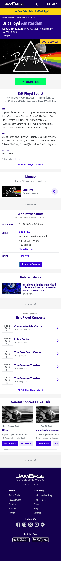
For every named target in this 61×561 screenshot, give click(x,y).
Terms (35, 484)
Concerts (11, 17)
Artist (5, 256)
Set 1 (4, 109)
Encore (5, 150)
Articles (12, 504)
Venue (5, 233)
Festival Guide (15, 499)
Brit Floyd (24, 255)
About (36, 504)
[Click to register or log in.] (54, 191)
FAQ (36, 508)
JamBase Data (40, 499)
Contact (37, 513)
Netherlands (21, 17)
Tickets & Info (10, 443)
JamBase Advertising (43, 495)
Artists (12, 513)
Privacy (26, 484)
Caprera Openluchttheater (14, 434)
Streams (12, 508)
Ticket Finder (14, 495)
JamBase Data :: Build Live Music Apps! (32, 11)
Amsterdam (31, 17)
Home (4, 17)
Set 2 (4, 134)
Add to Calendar (32, 264)
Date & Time (7, 225)
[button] (36, 4)
